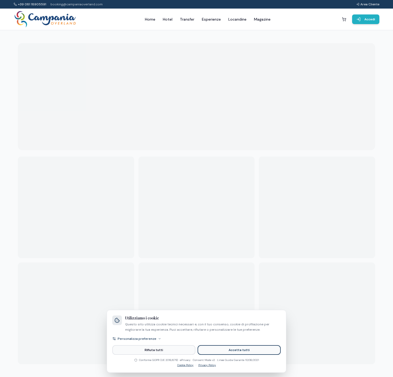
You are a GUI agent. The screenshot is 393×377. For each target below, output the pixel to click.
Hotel (167, 19)
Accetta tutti (239, 350)
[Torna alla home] (45, 19)
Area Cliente (369, 4)
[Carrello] (344, 19)
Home (150, 19)
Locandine (237, 19)
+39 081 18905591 (32, 4)
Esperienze (211, 19)
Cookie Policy (185, 365)
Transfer (187, 19)
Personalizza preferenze (137, 339)
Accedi (369, 19)
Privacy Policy (207, 365)
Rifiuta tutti (154, 350)
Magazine (262, 19)
